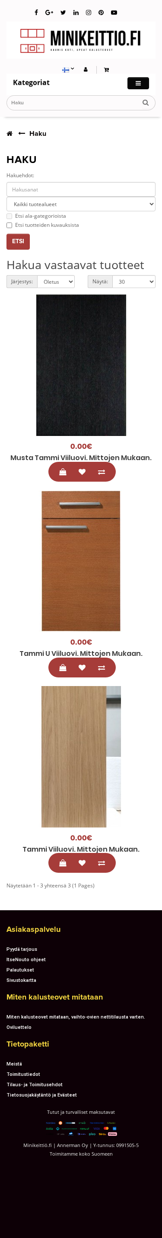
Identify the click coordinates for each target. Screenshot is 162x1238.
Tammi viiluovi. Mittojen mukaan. (81, 849)
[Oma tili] (86, 69)
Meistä (14, 1064)
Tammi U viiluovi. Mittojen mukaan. (81, 653)
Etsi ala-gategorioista (40, 215)
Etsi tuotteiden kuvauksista (47, 225)
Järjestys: (22, 281)
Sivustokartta (21, 980)
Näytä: (100, 281)
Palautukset (20, 970)
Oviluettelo (19, 1027)
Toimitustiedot (23, 1074)
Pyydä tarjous (21, 949)
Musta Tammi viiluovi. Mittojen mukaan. (81, 458)
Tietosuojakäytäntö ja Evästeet (41, 1095)
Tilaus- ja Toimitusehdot (34, 1084)
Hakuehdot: (20, 175)
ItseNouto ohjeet (26, 959)
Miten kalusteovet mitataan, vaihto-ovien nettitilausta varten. (75, 1017)
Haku (37, 133)
